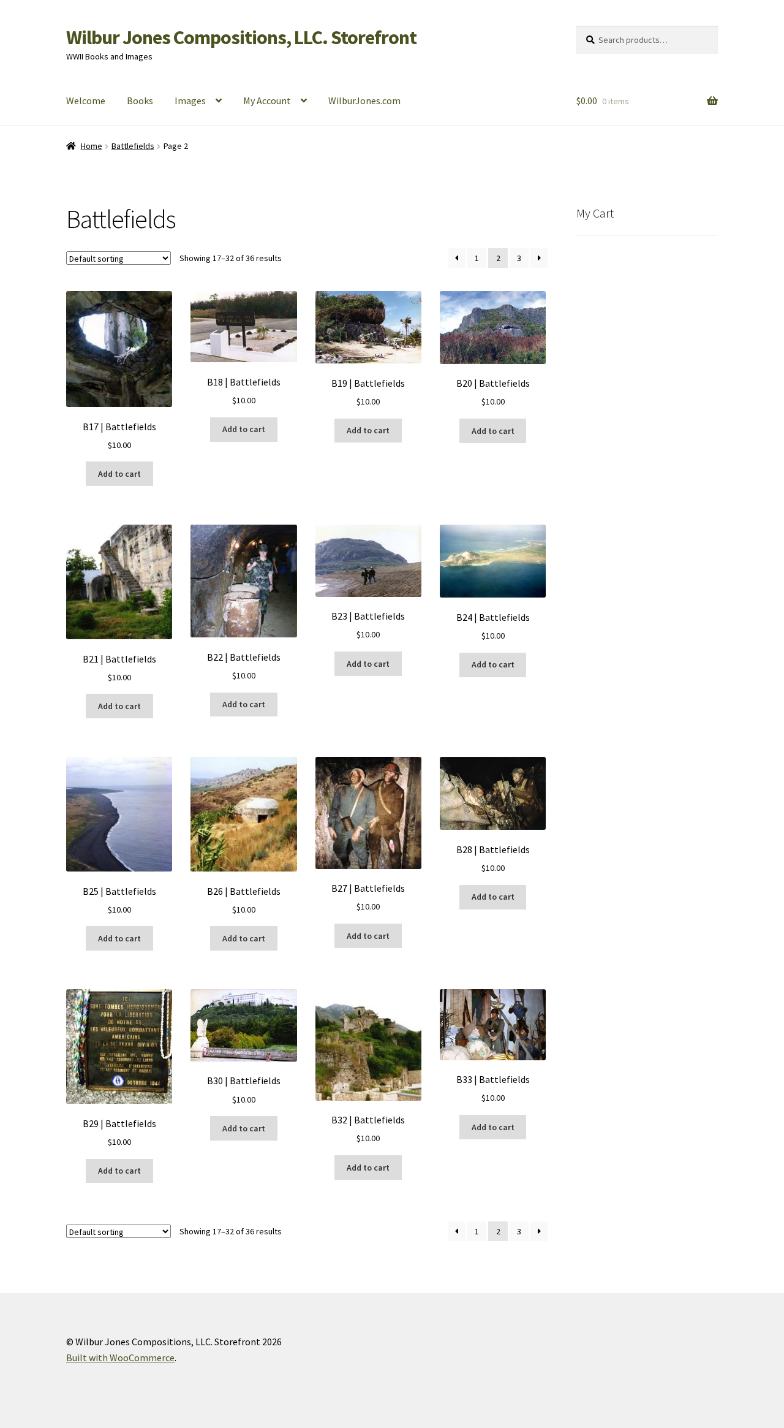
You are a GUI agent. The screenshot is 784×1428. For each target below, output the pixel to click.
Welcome (85, 100)
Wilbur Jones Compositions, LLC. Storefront (241, 37)
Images (190, 100)
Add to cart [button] (119, 473)
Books (140, 100)
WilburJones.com (364, 100)
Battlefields (132, 145)
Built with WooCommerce (120, 1357)
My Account (267, 100)
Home (91, 145)
